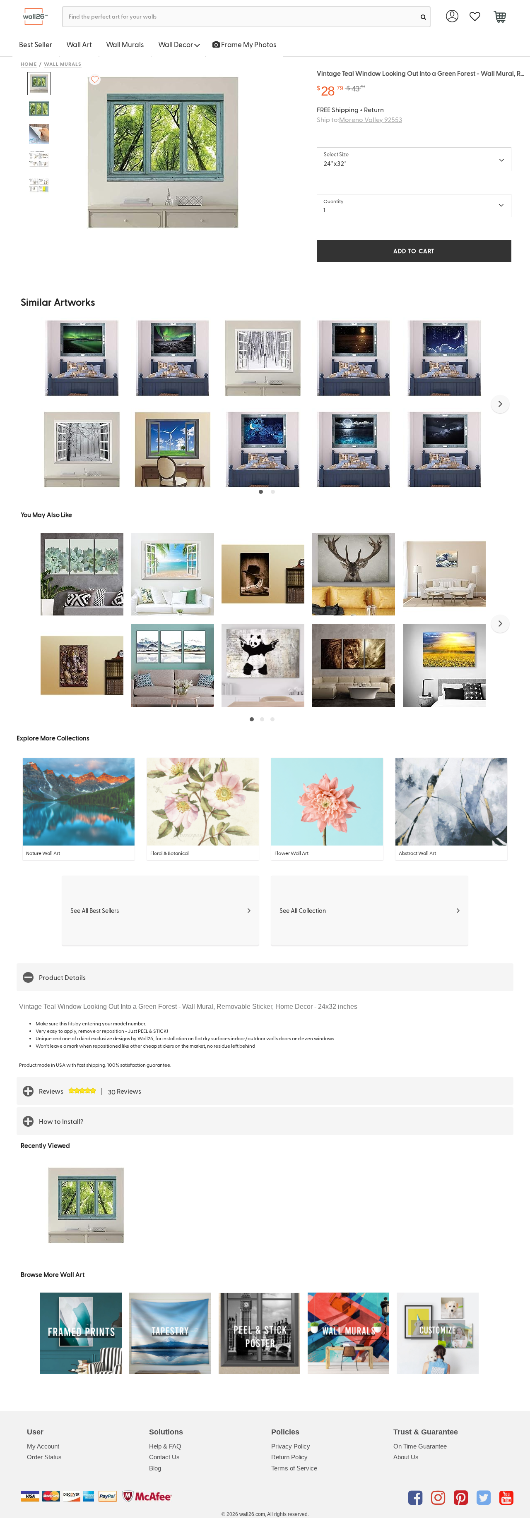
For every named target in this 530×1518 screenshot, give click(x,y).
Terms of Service (294, 1468)
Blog (155, 1468)
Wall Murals (125, 44)
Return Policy (289, 1457)
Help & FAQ (165, 1446)
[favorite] (475, 17)
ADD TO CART (414, 250)
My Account (43, 1446)
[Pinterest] (462, 1498)
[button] (500, 404)
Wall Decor (176, 44)
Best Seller (35, 44)
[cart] (499, 18)
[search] (423, 16)
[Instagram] (439, 1498)
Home (29, 64)
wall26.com (252, 1514)
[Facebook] (416, 1498)
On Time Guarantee (420, 1446)
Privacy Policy (290, 1446)
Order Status (44, 1457)
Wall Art (79, 44)
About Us (406, 1457)
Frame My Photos (248, 44)
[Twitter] (485, 1498)
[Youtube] (506, 1498)
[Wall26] (32, 17)
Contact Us (164, 1457)
